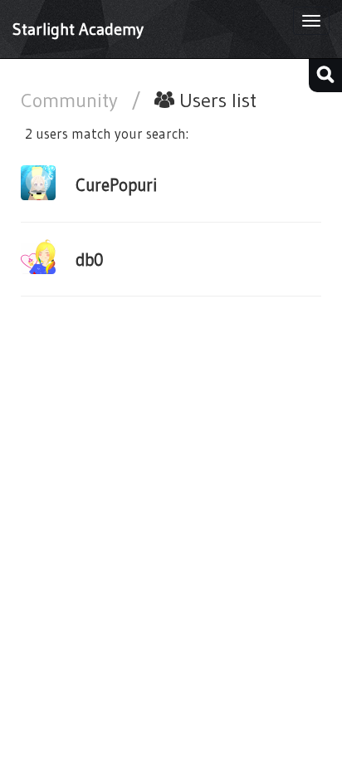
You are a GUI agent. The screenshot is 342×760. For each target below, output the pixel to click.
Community (72, 100)
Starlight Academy (78, 29)
